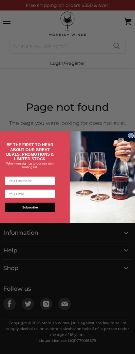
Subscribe (30, 207)
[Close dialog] (131, 135)
